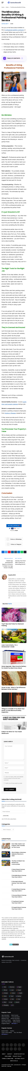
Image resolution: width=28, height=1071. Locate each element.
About (4, 1054)
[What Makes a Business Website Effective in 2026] (6, 854)
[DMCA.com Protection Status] (14, 945)
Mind (5, 1002)
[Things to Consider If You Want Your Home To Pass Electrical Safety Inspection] (14, 699)
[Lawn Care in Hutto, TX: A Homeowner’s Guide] (14, 636)
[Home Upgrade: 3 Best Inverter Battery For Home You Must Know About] (14, 657)
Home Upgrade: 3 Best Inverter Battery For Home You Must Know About (14, 667)
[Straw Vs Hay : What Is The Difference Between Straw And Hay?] (14, 678)
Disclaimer (8, 1056)
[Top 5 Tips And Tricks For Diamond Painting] (14, 615)
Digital (19, 987)
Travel (11, 996)
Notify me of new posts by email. (14, 783)
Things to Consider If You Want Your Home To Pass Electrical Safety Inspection (13, 710)
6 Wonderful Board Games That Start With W (19, 883)
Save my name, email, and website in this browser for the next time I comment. (13, 778)
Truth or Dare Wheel (7, 1032)
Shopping (6, 1005)
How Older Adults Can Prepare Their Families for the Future (18, 845)
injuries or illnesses (10, 413)
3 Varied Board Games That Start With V (18, 890)
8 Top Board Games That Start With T (18, 902)
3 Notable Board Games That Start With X (19, 876)
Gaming (19, 996)
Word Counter (14, 1015)
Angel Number (16, 1020)
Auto (13, 999)
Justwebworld (17, 1064)
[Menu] (3, 2)
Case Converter (6, 1016)
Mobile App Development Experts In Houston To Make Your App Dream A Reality (7, 564)
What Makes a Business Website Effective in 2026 (19, 854)
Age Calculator (5, 1015)
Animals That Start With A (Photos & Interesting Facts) (20, 562)
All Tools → (14, 1023)
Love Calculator (16, 1016)
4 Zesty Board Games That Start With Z (18, 870)
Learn (12, 990)
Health (20, 993)
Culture (13, 993)
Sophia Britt (5, 23)
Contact (9, 1054)
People (19, 990)
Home (3, 7)
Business (12, 987)
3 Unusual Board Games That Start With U (19, 896)
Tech (5, 987)
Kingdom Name (6, 1023)
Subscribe (5, 815)
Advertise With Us (19, 1054)
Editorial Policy (19, 1058)
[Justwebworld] (14, 2)
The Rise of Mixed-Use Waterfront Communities (18, 862)
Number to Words (6, 1020)
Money (5, 990)
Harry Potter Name (6, 1021)
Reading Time (5, 1018)
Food (19, 999)
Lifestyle (6, 993)
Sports (17, 1002)
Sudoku (12, 1030)
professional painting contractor (14, 30)
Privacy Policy (17, 1056)
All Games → (5, 1034)
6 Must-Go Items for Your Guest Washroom (12, 732)
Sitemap (9, 1066)
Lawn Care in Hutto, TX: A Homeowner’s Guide (9, 646)
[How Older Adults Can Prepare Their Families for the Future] (6, 846)
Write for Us (14, 1060)
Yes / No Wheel (18, 1032)
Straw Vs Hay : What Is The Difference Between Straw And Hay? (13, 688)
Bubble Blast (5, 1030)
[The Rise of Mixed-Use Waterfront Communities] (6, 863)
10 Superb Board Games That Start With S (19, 908)
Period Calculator (15, 1018)
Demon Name (16, 1021)
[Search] (25, 2)
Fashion (6, 999)
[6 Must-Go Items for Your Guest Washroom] (14, 722)
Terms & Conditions (7, 1058)
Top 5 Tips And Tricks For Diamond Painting (13, 625)
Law (11, 1002)
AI (12, 1005)
